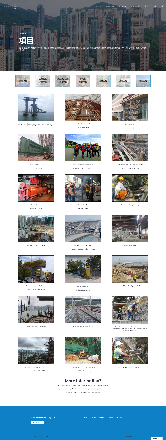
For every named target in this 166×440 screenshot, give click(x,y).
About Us (99, 6)
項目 (163, 6)
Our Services (110, 6)
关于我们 (147, 6)
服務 (155, 6)
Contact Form (81, 389)
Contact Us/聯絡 (135, 6)
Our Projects (122, 6)
